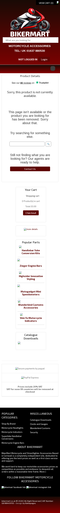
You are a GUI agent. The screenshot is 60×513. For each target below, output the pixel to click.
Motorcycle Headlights (12, 428)
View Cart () (46, 3)
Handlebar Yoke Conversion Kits (31, 252)
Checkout (31, 212)
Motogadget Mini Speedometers (31, 293)
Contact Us (30, 169)
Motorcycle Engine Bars (13, 443)
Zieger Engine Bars (31, 265)
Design (19, 503)
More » (43, 471)
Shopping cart (32, 196)
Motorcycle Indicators (12, 432)
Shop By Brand (9, 423)
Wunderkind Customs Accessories (30, 306)
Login (44, 59)
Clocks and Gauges (39, 424)
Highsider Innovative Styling (31, 277)
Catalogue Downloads (40, 420)
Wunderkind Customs (40, 428)
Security (34, 432)
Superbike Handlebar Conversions (12, 437)
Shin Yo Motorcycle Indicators (31, 319)
